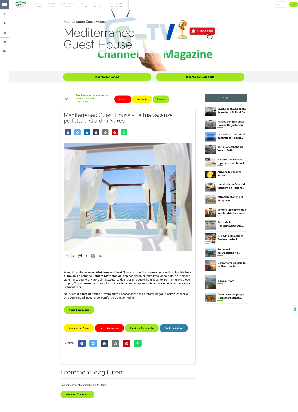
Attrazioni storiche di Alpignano (230, 199)
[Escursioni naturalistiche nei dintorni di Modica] (210, 252)
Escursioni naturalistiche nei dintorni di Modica (228, 251)
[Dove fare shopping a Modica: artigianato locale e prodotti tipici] (210, 297)
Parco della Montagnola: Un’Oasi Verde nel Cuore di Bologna (229, 224)
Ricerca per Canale (107, 76)
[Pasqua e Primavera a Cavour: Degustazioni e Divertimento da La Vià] (210, 124)
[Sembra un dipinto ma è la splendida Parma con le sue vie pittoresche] (210, 212)
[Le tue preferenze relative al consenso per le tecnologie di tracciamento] (295, 309)
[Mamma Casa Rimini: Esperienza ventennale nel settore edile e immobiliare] (210, 162)
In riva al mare (225, 281)
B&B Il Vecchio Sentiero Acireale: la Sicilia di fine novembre (231, 110)
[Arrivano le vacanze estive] (210, 174)
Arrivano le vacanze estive (229, 174)
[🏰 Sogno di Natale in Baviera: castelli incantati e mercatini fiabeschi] (210, 238)
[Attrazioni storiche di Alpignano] (210, 199)
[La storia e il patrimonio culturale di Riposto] (210, 137)
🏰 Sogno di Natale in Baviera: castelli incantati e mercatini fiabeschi (230, 237)
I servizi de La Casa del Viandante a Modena (231, 186)
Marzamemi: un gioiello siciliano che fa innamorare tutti (231, 265)
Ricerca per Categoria (200, 76)
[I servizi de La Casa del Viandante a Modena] (210, 187)
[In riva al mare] (210, 282)
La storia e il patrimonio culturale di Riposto (231, 136)
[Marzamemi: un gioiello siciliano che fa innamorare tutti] (210, 265)
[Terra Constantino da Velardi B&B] (210, 149)
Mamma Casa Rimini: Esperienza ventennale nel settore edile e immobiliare (231, 161)
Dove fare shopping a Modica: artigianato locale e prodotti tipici (230, 296)
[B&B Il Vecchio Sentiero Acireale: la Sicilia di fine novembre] (210, 111)
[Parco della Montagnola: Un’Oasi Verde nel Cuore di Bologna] (210, 225)
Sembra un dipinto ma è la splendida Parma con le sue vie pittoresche (231, 211)
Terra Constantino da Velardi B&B (230, 149)
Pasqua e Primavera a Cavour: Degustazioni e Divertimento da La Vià (231, 123)
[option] (153, 40)
